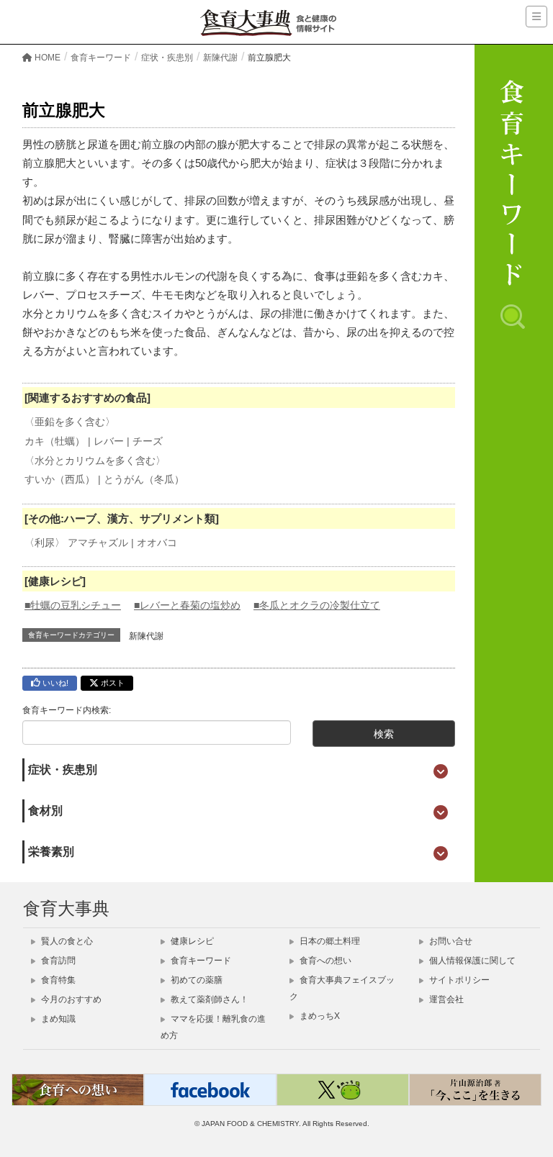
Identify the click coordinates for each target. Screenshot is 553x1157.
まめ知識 (57, 1019)
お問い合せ (449, 941)
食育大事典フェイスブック (342, 988)
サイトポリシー (458, 980)
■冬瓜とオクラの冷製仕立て (316, 605)
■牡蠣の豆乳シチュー (72, 605)
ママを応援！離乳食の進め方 (213, 1027)
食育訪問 (57, 961)
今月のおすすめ (70, 999)
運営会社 (445, 999)
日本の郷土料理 (328, 941)
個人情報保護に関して (471, 961)
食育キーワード (199, 961)
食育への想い (324, 961)
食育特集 (57, 980)
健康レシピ (191, 941)
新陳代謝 (146, 636)
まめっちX (318, 1016)
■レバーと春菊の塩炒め (187, 605)
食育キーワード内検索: (66, 710)
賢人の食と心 (66, 941)
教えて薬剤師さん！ (208, 999)
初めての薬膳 (195, 980)
